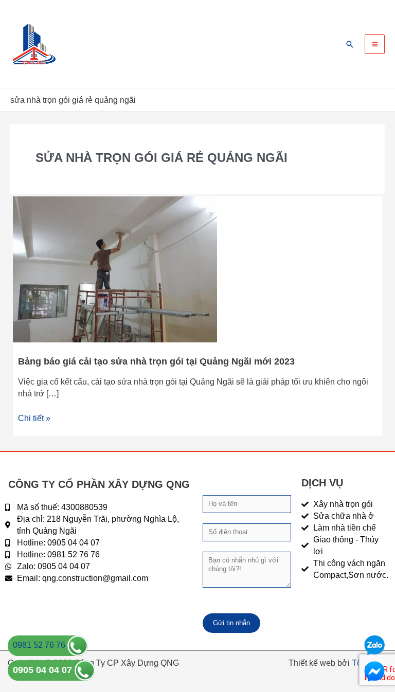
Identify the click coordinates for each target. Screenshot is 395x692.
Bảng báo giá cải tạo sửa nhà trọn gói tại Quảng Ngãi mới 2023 (156, 361)
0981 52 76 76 (40, 644)
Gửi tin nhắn (231, 623)
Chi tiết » (34, 417)
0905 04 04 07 (44, 670)
